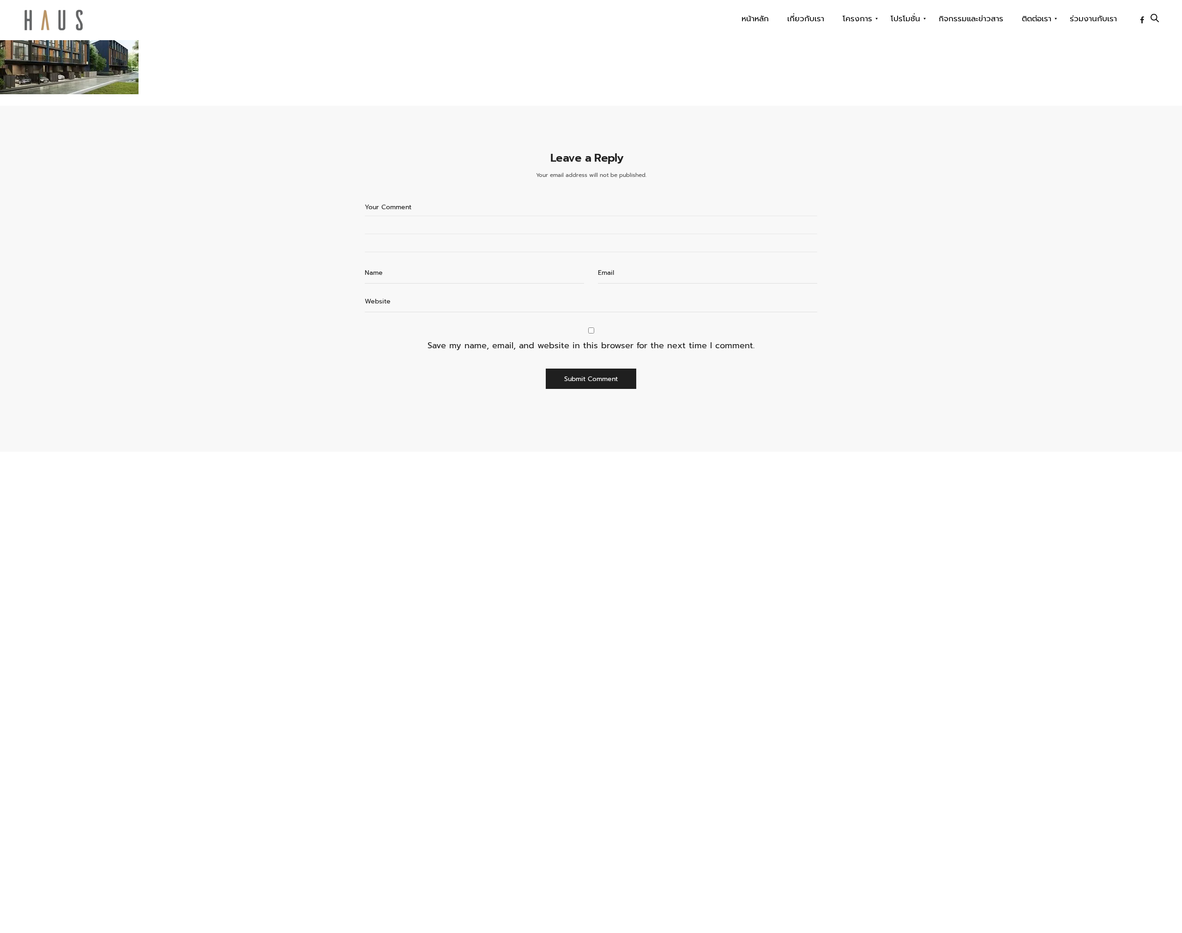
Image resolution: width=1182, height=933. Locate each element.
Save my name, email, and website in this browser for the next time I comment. (591, 345)
